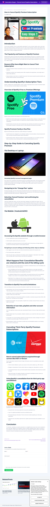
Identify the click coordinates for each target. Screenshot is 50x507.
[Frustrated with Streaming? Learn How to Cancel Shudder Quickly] (25, 485)
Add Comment (7, 456)
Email (26, 451)
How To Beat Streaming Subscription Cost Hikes (7, 491)
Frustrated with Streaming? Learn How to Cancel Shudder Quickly (24, 491)
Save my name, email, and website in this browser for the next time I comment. (18, 467)
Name (5, 451)
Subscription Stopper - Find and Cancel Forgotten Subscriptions (21, 2)
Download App (44, 2)
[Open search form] (39, 2)
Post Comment (9, 470)
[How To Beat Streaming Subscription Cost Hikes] (9, 485)
